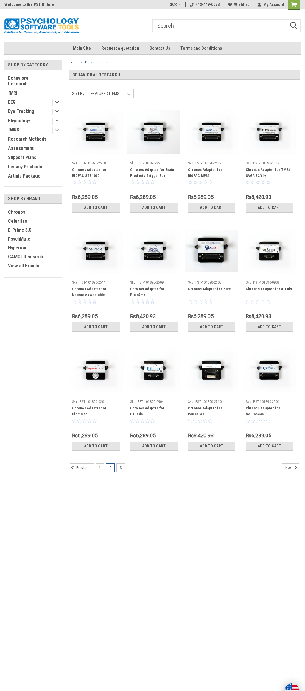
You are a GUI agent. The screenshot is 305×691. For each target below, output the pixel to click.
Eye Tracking (21, 111)
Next (289, 468)
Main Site (82, 48)
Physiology (19, 120)
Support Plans (22, 157)
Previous (83, 468)
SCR (173, 4)
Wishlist (241, 4)
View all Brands (23, 265)
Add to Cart (96, 207)
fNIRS (13, 130)
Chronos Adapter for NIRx (209, 289)
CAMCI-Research (25, 257)
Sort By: (78, 93)
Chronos (16, 212)
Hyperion (17, 248)
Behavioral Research (18, 81)
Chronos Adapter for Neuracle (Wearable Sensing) (89, 295)
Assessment (21, 148)
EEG (12, 102)
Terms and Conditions (201, 48)
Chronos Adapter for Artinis (269, 289)
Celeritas (17, 221)
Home (74, 62)
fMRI (12, 93)
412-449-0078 (208, 4)
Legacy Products (25, 166)
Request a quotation (120, 48)
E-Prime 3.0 (19, 230)
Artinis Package (24, 176)
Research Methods (27, 139)
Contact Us (160, 48)
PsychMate (19, 239)
